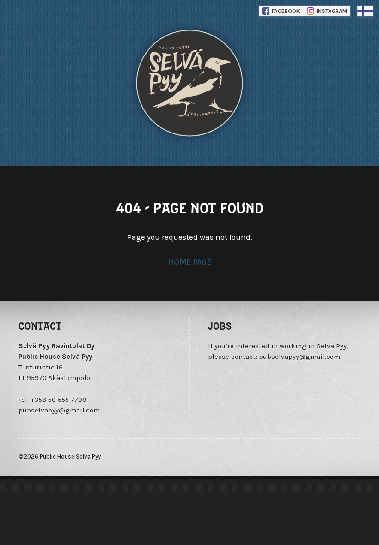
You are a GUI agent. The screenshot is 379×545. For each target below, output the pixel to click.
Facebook (285, 11)
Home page (189, 261)
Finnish (365, 11)
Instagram (331, 11)
